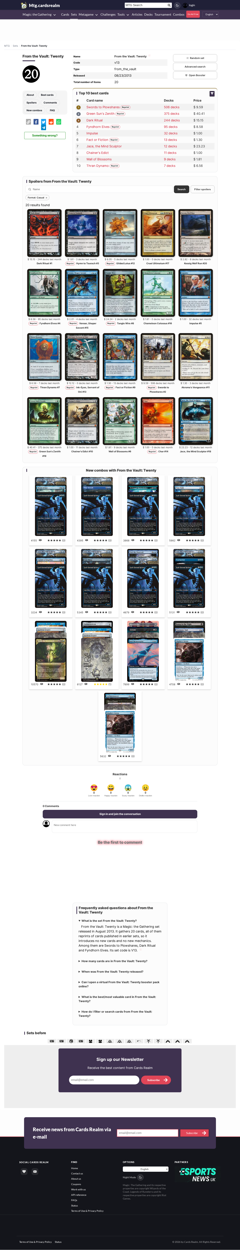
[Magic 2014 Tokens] (52, 1040)
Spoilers (32, 102)
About (30, 94)
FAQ (52, 110)
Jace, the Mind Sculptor (104, 146)
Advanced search (195, 66)
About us (76, 1178)
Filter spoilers (202, 189)
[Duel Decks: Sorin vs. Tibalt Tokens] (149, 1040)
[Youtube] (35, 1171)
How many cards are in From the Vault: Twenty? (114, 960)
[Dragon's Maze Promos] (130, 1040)
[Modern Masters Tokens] (91, 1040)
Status (74, 1205)
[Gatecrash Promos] (188, 1040)
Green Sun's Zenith (100, 113)
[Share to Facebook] (36, 122)
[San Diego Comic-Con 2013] (72, 1040)
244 (172, 120)
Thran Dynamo (97, 166)
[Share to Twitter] (43, 122)
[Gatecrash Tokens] (168, 1040)
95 (170, 127)
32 (170, 133)
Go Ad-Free (193, 14)
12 (170, 146)
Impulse (92, 133)
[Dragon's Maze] (120, 1040)
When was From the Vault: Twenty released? (112, 971)
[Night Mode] (177, 5)
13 (170, 140)
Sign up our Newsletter (120, 1059)
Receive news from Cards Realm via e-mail (72, 1132)
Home (74, 1167)
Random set (197, 57)
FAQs (74, 1199)
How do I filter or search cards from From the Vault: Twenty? (115, 1013)
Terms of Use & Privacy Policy (87, 1210)
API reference (78, 1194)
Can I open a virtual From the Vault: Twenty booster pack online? (119, 984)
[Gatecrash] (178, 1040)
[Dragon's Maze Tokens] (110, 1040)
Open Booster (197, 75)
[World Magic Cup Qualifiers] (139, 1040)
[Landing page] (24, 5)
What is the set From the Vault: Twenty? (109, 920)
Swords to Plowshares (103, 107)
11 (170, 153)
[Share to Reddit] (51, 122)
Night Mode (129, 1176)
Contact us (77, 1173)
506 (171, 107)
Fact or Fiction (97, 140)
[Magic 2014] (62, 1040)
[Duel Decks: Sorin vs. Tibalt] (159, 1040)
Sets (15, 45)
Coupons (76, 1183)
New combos (34, 110)
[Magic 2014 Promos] (81, 1040)
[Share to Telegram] (43, 127)
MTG (7, 45)
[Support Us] (24, 1171)
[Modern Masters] (101, 1040)
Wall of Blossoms (99, 159)
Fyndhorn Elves (97, 127)
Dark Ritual (94, 120)
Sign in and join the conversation (120, 814)
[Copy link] (28, 122)
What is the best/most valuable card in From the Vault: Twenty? (117, 998)
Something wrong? (45, 135)
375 (171, 113)
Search (181, 189)
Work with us (78, 1189)
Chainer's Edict (97, 153)
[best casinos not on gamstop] (198, 1173)
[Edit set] (149, 56)
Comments (50, 102)
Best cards (47, 94)
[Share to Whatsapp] (58, 122)
